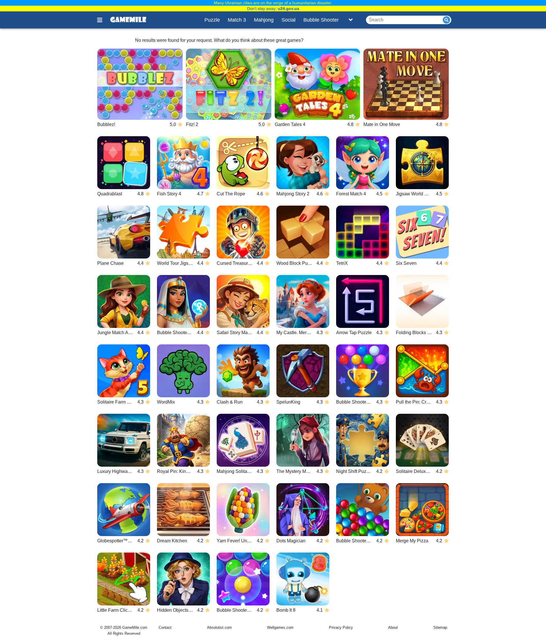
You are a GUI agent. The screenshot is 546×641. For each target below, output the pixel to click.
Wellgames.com (280, 627)
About (393, 627)
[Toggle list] (350, 19)
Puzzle (212, 20)
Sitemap (440, 627)
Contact (165, 627)
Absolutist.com (219, 627)
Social (288, 20)
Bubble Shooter (321, 20)
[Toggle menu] (103, 19)
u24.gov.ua (288, 8)
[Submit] (446, 20)
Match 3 (237, 20)
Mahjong (264, 20)
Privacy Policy (341, 627)
